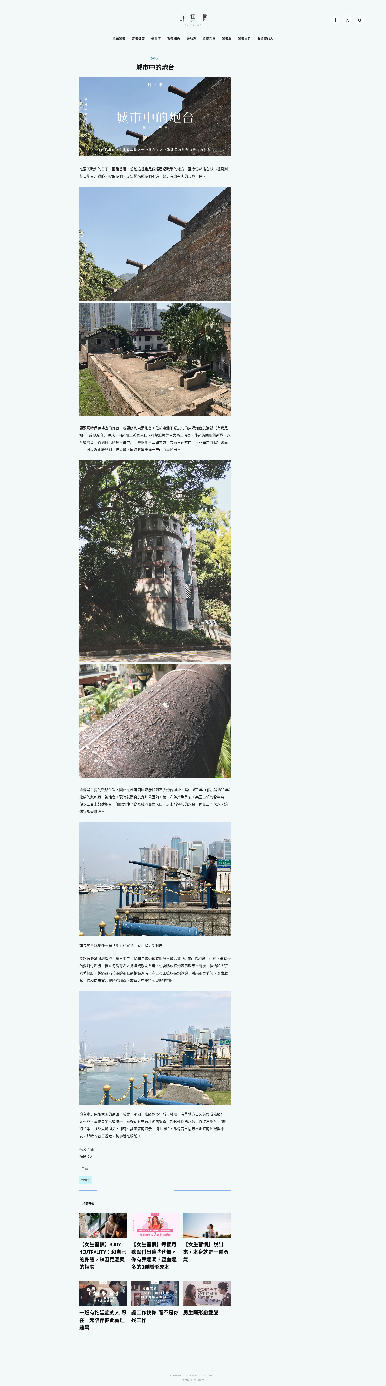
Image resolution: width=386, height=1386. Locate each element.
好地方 (191, 38)
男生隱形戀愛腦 (200, 1312)
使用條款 (187, 1379)
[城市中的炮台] (155, 116)
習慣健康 (138, 38)
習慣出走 (244, 38)
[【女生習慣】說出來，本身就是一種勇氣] (207, 1225)
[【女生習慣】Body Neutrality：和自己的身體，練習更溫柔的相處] (103, 1225)
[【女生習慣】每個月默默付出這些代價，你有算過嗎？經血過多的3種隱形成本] (155, 1225)
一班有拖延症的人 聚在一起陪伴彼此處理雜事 (103, 1320)
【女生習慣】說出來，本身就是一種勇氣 (205, 1252)
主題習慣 (119, 38)
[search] (360, 20)
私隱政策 (199, 1379)
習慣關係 (173, 38)
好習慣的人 (265, 38)
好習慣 (156, 38)
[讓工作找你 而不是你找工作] (155, 1293)
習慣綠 (227, 38)
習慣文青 (209, 38)
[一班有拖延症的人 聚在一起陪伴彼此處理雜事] (103, 1293)
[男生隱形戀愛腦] (207, 1293)
